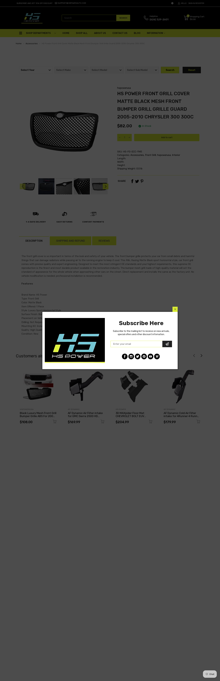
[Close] (175, 309)
